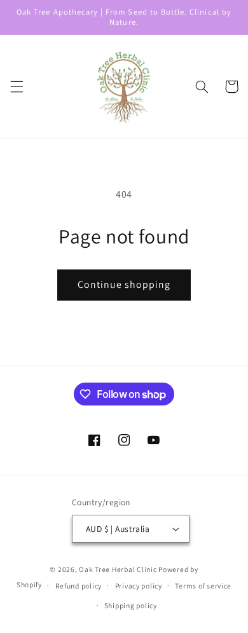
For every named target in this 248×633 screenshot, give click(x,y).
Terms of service (203, 585)
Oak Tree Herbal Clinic (117, 569)
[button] (16, 86)
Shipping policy (130, 605)
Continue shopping (124, 284)
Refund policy (78, 585)
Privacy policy (138, 585)
